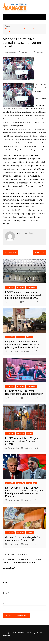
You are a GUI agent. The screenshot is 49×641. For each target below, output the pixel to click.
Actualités (39, 52)
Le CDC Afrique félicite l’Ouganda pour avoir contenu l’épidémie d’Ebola (22, 441)
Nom (5, 582)
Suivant (38, 253)
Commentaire (9, 568)
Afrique (29, 337)
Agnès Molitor (12, 302)
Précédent (12, 253)
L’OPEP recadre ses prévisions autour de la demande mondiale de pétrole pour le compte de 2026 (23, 295)
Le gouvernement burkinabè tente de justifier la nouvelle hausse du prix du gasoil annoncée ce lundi (23, 344)
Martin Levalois (10, 52)
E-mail (6, 593)
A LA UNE (9, 287)
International (31, 287)
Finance (30, 533)
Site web (6, 604)
